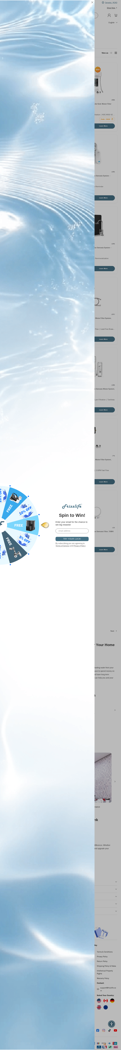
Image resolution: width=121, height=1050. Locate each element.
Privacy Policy (80, 546)
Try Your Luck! (72, 539)
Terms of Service (62, 546)
